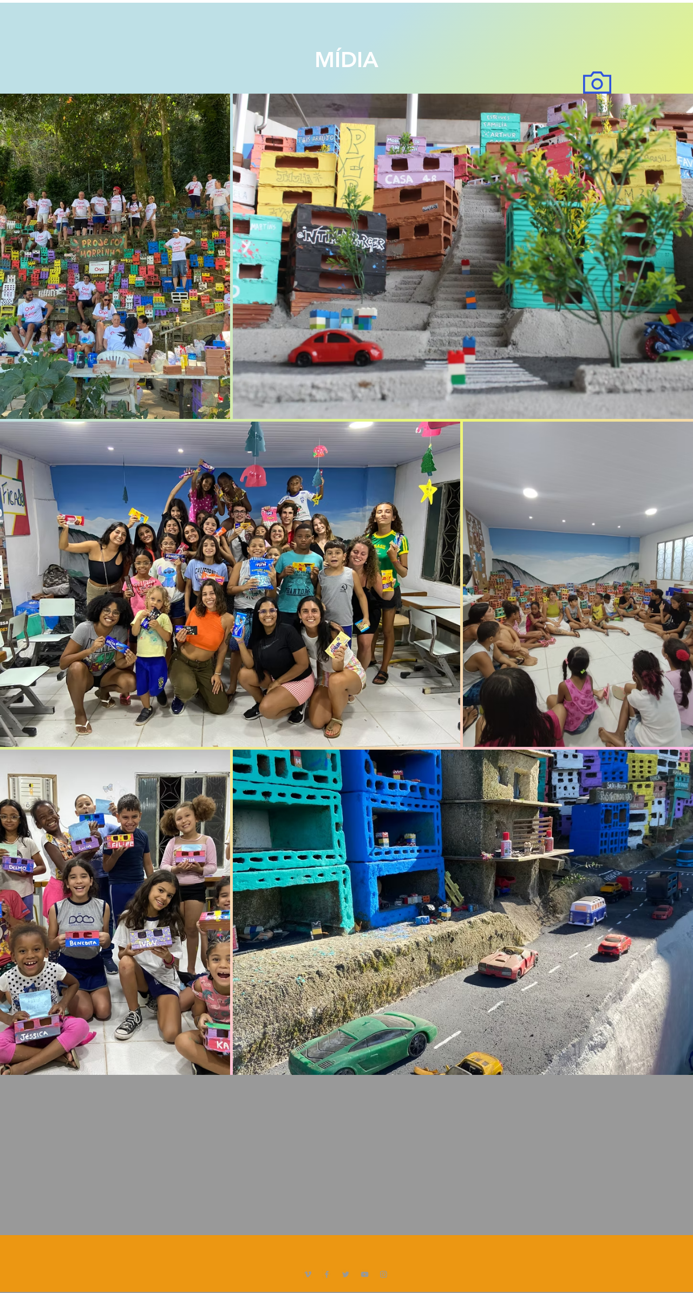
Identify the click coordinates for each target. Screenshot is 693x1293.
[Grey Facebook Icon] (326, 1274)
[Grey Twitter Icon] (345, 1274)
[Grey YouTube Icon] (364, 1274)
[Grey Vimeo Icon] (307, 1274)
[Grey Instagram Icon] (383, 1274)
